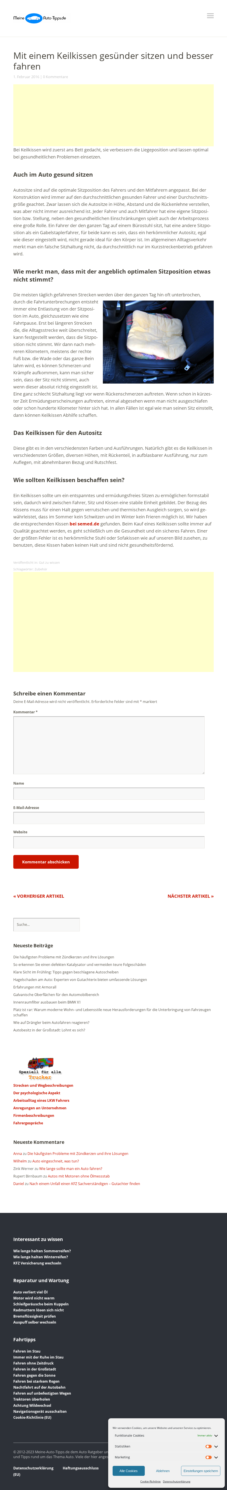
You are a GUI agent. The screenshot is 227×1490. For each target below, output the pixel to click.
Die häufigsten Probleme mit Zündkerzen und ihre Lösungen (63, 957)
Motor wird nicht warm (34, 1298)
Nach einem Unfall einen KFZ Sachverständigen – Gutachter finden (84, 1183)
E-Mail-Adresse (26, 807)
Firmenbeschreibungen (33, 1115)
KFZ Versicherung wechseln (37, 1263)
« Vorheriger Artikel (38, 896)
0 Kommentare (55, 76)
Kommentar (25, 712)
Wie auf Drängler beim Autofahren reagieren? (51, 1022)
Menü (210, 15)
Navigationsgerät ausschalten (40, 1411)
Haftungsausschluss (81, 1468)
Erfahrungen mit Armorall (34, 987)
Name (18, 783)
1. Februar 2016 (26, 76)
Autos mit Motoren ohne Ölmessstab (79, 1176)
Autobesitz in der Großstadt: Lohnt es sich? (49, 1030)
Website (20, 832)
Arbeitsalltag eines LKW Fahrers (41, 1100)
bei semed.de (84, 524)
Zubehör (41, 569)
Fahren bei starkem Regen (36, 1381)
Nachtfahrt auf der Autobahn (39, 1387)
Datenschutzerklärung (176, 1481)
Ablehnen (163, 1471)
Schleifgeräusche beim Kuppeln (41, 1304)
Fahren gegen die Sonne (34, 1375)
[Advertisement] (113, 115)
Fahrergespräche (28, 1123)
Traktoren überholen (31, 1399)
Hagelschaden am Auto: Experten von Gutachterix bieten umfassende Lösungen (80, 979)
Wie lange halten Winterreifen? (40, 1257)
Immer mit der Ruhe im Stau (38, 1357)
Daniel (18, 1183)
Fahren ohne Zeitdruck (33, 1363)
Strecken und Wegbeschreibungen (43, 1085)
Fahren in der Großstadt (34, 1369)
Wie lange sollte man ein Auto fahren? (70, 1168)
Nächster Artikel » (191, 896)
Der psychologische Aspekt (36, 1092)
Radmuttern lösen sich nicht (38, 1310)
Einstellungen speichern (201, 1471)
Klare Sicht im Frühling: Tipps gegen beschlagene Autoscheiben (66, 972)
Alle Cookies (128, 1471)
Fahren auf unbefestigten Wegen (42, 1393)
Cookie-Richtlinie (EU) (32, 1417)
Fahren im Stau (27, 1351)
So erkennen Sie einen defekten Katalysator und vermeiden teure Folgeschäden (79, 964)
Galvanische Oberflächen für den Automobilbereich (56, 994)
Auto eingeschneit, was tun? (55, 1161)
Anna (17, 1153)
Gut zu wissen (49, 562)
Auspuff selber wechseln (34, 1322)
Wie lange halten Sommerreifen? (42, 1251)
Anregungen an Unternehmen (40, 1108)
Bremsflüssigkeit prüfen (34, 1316)
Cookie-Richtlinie (150, 1481)
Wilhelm (20, 1161)
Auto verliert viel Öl (30, 1292)
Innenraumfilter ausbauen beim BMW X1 (47, 1002)
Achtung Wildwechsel (32, 1405)
